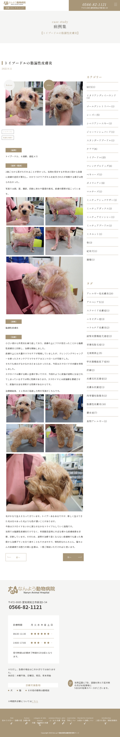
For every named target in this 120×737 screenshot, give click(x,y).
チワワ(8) (92, 149)
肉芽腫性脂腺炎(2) (97, 395)
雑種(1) (91, 259)
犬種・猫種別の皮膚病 (40, 720)
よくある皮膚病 (55, 720)
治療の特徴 (26, 720)
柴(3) (89, 242)
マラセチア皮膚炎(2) (98, 327)
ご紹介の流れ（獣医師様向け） (106, 720)
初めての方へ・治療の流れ (12, 720)
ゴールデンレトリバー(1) (100, 106)
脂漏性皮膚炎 (7, 138)
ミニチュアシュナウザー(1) (102, 200)
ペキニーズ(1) (94, 174)
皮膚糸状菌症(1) (96, 387)
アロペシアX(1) (95, 302)
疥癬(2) (91, 370)
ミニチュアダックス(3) (99, 208)
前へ (18, 557)
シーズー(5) (93, 115)
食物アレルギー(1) (97, 421)
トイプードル (7, 132)
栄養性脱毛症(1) (96, 344)
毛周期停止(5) (94, 353)
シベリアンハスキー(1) (99, 123)
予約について (71, 720)
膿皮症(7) (92, 412)
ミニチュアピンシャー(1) (100, 217)
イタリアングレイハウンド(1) (101, 97)
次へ (69, 557)
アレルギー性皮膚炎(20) (100, 293)
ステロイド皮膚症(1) (98, 310)
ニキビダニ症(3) (96, 319)
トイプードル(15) (96, 157)
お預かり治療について (85, 720)
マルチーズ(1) (94, 191)
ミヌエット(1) (94, 234)
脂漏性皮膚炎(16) (96, 404)
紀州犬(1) (92, 251)
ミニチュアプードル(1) (99, 225)
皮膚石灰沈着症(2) (97, 378)
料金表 (63, 720)
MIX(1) (91, 87)
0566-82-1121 (94, 4)
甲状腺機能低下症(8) (98, 361)
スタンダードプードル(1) (100, 140)
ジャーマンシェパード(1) (100, 132)
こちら (35, 701)
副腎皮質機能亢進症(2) (99, 336)
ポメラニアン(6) (96, 183)
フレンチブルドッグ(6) (99, 166)
